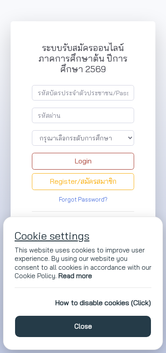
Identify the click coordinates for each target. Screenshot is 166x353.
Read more (75, 276)
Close (83, 326)
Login (83, 160)
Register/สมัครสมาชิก (83, 181)
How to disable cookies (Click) (103, 302)
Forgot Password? (83, 199)
